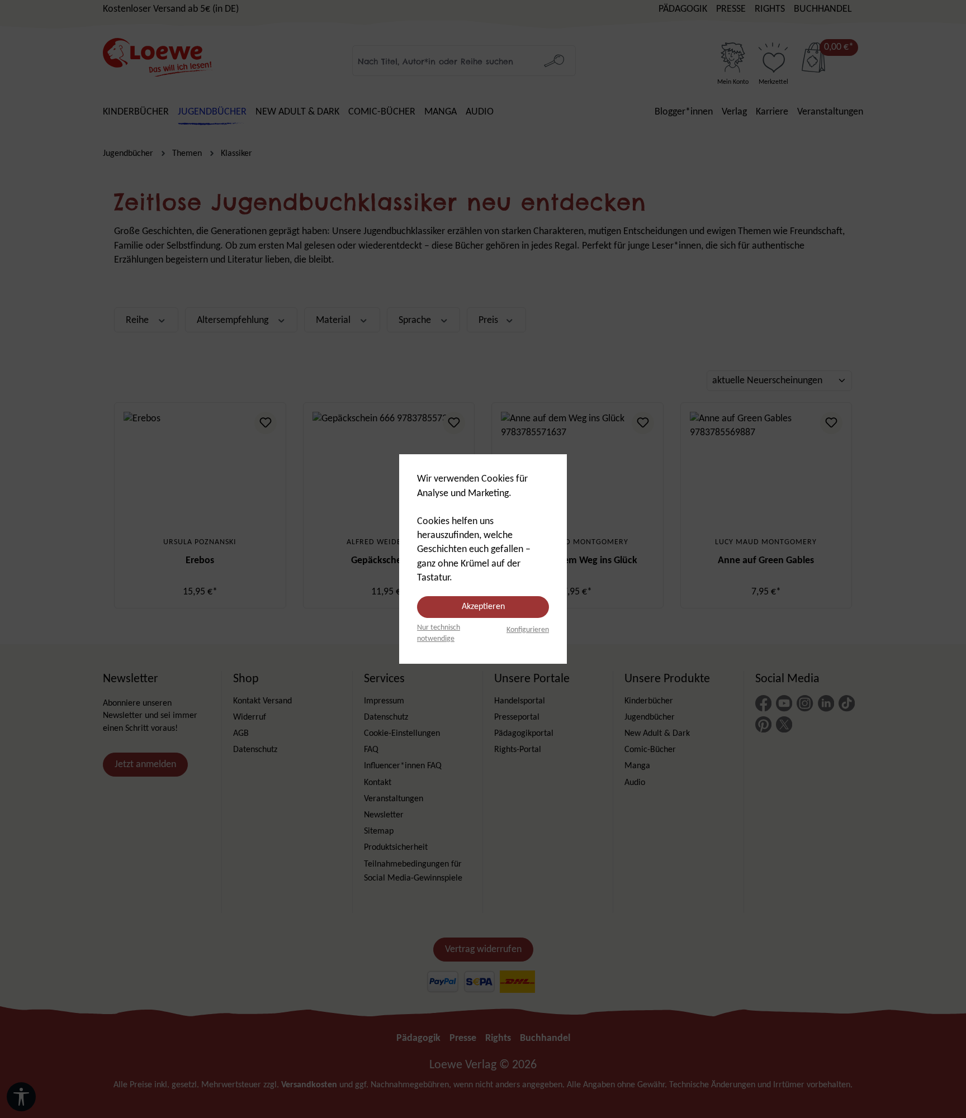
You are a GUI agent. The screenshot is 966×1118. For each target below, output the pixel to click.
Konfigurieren (527, 630)
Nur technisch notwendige (438, 633)
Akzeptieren (483, 606)
